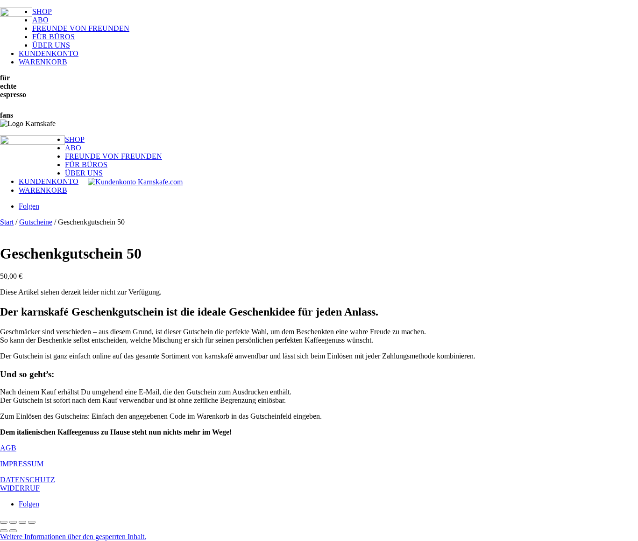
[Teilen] (22, 522)
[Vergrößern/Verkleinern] (3, 522)
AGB (8, 448)
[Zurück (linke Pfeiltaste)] (3, 530)
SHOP (42, 11)
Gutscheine (35, 222)
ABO (40, 20)
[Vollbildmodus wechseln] (13, 522)
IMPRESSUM (21, 464)
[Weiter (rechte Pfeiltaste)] (13, 530)
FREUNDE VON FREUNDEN (80, 28)
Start (7, 222)
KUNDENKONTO (48, 53)
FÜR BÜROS (53, 37)
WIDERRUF (20, 488)
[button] (73, 537)
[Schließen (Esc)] (31, 522)
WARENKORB (43, 62)
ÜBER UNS (51, 45)
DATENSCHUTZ (27, 480)
